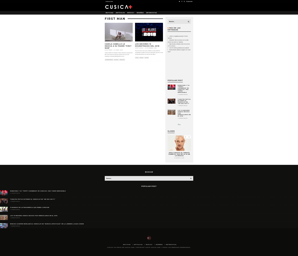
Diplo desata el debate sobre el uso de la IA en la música (179, 154)
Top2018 (146, 57)
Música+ (130, 12)
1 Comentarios (183, 105)
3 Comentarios (183, 94)
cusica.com (109, 1)
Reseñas (140, 12)
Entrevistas (151, 12)
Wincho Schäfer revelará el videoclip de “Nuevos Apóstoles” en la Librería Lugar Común (47, 224)
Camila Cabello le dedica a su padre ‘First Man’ (118, 46)
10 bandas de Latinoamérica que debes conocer (29, 207)
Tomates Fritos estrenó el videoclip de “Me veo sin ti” (184, 101)
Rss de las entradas (174, 29)
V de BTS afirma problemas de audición (179, 48)
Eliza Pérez (108, 50)
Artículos (120, 12)
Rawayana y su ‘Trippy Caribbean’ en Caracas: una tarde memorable (184, 89)
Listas (137, 57)
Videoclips (122, 59)
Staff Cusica (139, 48)
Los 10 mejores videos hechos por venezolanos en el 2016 (33, 215)
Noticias (109, 12)
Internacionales (109, 59)
